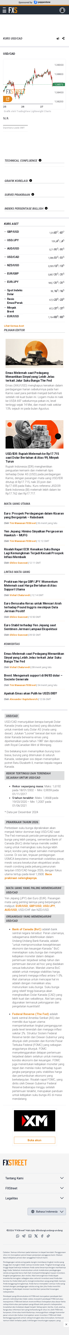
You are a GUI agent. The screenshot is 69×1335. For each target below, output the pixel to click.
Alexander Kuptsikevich (24, 699)
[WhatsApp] (17, 1236)
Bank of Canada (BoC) (27, 929)
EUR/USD (13, 316)
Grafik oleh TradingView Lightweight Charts (27, 111)
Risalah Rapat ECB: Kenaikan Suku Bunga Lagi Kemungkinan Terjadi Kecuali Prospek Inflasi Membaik (33, 553)
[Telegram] (23, 1236)
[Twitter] (36, 1236)
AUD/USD (13, 248)
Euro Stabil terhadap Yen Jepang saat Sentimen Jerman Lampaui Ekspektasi (30, 627)
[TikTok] (48, 1236)
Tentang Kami (14, 1178)
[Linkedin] (30, 1236)
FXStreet (13, 8)
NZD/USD (13, 265)
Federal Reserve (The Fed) (31, 1014)
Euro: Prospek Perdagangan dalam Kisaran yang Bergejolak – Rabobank (34, 515)
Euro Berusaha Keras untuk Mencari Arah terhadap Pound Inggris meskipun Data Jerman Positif (33, 607)
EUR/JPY (13, 282)
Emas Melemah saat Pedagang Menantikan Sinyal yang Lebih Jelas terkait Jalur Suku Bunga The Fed (30, 376)
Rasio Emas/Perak (15, 301)
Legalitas (11, 1198)
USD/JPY (13, 240)
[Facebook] (42, 1236)
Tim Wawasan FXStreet (23, 523)
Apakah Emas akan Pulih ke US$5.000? (30, 693)
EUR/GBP (13, 273)
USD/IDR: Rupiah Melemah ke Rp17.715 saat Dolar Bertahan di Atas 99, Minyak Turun (32, 457)
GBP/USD (13, 231)
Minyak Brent (11, 309)
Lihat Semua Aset (14, 325)
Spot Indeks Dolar (14, 292)
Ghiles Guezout (18, 562)
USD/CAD (9, 53)
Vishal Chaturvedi (20, 595)
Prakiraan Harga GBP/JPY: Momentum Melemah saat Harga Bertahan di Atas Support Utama (31, 585)
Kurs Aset (11, 224)
